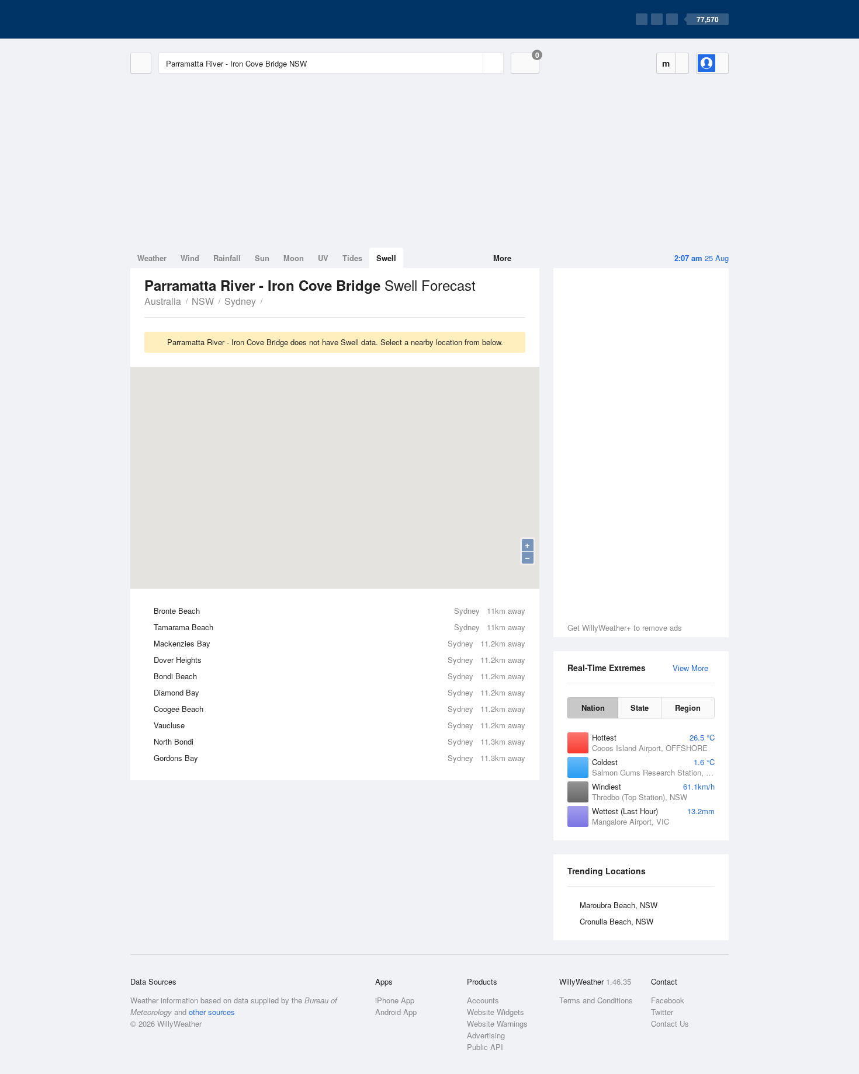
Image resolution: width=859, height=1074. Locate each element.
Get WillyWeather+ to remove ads (624, 627)
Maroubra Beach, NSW (618, 904)
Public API (485, 1046)
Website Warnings (497, 1023)
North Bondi (339, 741)
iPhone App (394, 1000)
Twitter (662, 1011)
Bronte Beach (339, 610)
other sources (212, 1011)
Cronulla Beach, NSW (616, 921)
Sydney (240, 301)
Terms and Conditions (596, 1000)
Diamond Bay (339, 692)
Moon (293, 257)
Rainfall (227, 257)
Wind (190, 257)
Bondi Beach (339, 676)
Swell (386, 257)
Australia (162, 301)
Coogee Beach (339, 708)
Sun (262, 257)
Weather (152, 257)
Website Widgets (495, 1011)
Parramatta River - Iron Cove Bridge (269, 300)
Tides (352, 257)
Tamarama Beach (339, 626)
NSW (203, 301)
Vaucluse (339, 725)
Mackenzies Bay (339, 643)
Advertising (486, 1035)
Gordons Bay (339, 757)
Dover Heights (339, 659)
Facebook (667, 1000)
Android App (396, 1011)
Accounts (483, 1000)
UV (323, 257)
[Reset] (472, 63)
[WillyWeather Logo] (185, 19)
